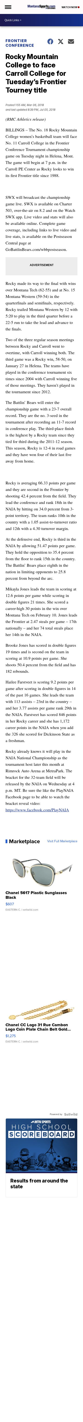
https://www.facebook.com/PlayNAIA (37, 810)
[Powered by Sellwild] (70, 1114)
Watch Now (70, 7)
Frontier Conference (20, 43)
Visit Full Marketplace (62, 841)
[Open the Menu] (7, 7)
